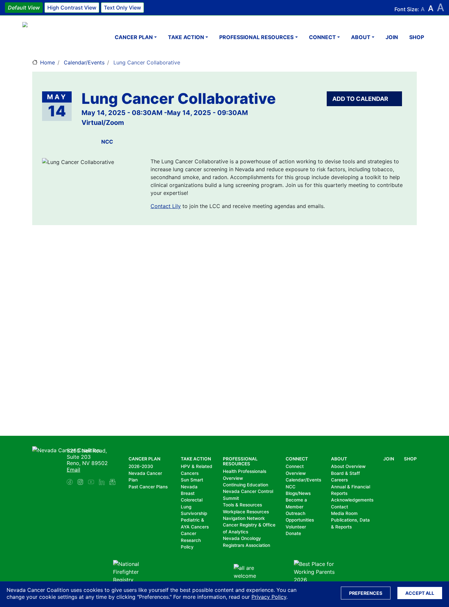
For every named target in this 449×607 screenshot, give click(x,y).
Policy (187, 546)
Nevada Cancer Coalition (61, 37)
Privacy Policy (268, 597)
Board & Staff (345, 473)
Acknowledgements (352, 499)
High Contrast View (71, 7)
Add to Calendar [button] (361, 98)
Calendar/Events (84, 62)
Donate (293, 533)
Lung (186, 506)
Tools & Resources (242, 504)
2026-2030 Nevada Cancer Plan (145, 473)
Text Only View (122, 7)
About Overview (348, 466)
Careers (339, 479)
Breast (188, 493)
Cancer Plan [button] (134, 37)
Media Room (344, 513)
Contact (339, 506)
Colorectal (191, 499)
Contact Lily (166, 206)
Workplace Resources (246, 511)
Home (47, 62)
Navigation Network (244, 518)
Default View (24, 7)
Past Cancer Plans (148, 486)
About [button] (360, 37)
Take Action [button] (186, 37)
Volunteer (296, 526)
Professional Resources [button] (256, 37)
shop (416, 37)
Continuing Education (245, 484)
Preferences (365, 593)
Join (392, 37)
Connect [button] (322, 37)
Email (73, 469)
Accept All (419, 593)
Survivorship (194, 513)
